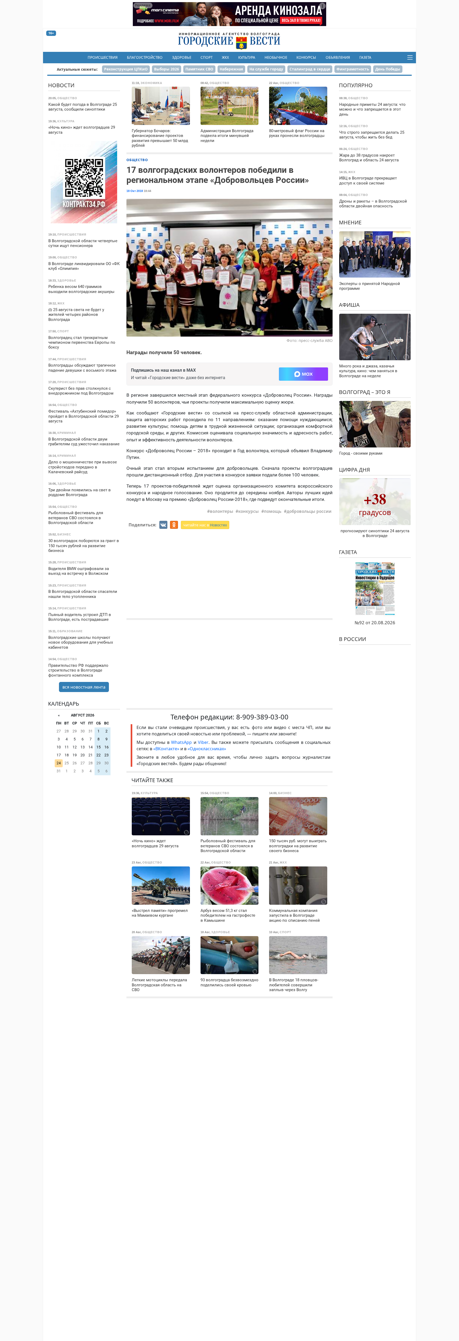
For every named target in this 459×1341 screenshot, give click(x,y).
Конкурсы (306, 57)
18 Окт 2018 (134, 190)
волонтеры (221, 511)
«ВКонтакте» (166, 749)
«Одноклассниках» (207, 749)
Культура (246, 57)
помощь (272, 511)
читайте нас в (205, 524)
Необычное (276, 57)
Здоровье (181, 57)
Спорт (206, 57)
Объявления (338, 57)
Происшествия (103, 57)
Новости (61, 85)
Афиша (349, 304)
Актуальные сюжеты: (77, 69)
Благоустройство (145, 57)
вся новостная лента (83, 687)
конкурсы (248, 511)
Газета (365, 57)
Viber (203, 742)
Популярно (356, 85)
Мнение (350, 222)
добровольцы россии (309, 511)
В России (352, 638)
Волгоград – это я (364, 392)
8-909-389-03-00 (262, 717)
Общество (137, 159)
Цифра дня (354, 469)
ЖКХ (225, 57)
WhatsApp (182, 742)
